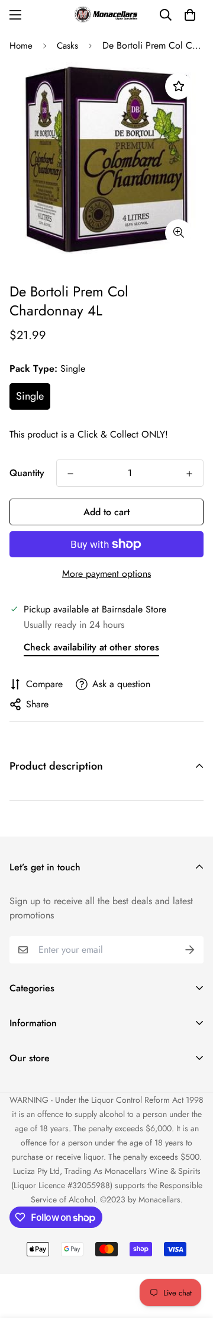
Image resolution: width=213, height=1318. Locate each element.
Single (30, 396)
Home (21, 45)
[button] (190, 14)
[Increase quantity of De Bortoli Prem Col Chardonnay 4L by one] (189, 473)
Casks (67, 45)
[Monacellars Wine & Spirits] (106, 14)
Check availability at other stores (91, 647)
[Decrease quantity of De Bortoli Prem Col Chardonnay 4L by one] (70, 473)
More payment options (106, 573)
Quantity (26, 473)
